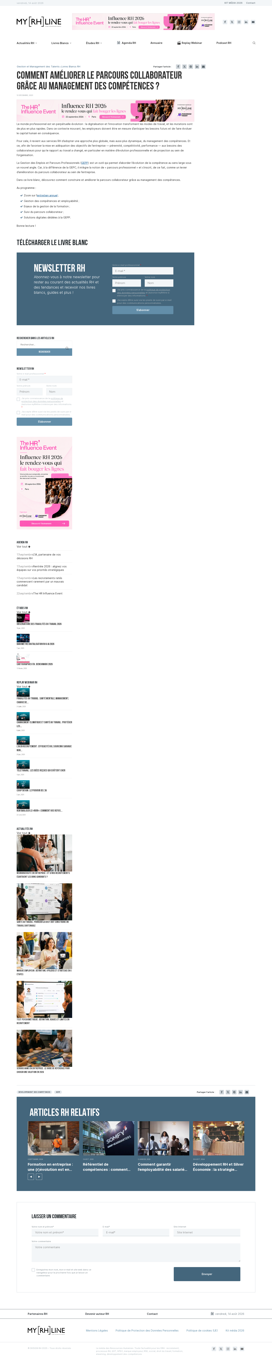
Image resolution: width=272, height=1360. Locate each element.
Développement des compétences (34, 1092)
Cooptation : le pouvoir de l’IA (32, 790)
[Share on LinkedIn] (197, 66)
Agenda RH (129, 42)
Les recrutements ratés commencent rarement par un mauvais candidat (40, 581)
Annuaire (156, 42)
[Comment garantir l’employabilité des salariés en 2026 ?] (163, 1138)
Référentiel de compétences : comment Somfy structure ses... (105, 1167)
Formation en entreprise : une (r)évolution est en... (50, 1167)
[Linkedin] (246, 22)
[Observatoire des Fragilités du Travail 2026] (23, 618)
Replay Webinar (192, 42)
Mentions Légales (97, 1330)
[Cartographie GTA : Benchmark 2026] (23, 658)
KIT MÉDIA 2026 (233, 2)
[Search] (253, 43)
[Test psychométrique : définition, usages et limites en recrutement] (44, 999)
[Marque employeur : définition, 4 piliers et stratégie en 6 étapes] (44, 950)
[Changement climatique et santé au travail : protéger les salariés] (23, 716)
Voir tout (22, 546)
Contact (250, 2)
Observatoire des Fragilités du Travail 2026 (39, 624)
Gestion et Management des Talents (38, 66)
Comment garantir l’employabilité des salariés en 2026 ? (162, 1167)
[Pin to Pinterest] (191, 66)
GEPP (84, 162)
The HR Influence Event (48, 593)
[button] (31, 1177)
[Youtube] (253, 22)
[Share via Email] (203, 66)
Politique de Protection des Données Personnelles (147, 1330)
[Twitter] (232, 22)
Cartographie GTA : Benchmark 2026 (35, 664)
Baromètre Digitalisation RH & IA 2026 (35, 644)
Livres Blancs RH (70, 66)
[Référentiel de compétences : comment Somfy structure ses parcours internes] (108, 1138)
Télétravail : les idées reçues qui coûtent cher (41, 770)
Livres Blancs (60, 43)
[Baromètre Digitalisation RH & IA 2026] (23, 638)
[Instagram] (239, 22)
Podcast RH (223, 42)
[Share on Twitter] (184, 66)
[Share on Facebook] (178, 66)
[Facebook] (225, 22)
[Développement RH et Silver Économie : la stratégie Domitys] (218, 1138)
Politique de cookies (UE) (202, 1330)
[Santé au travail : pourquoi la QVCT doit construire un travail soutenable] (44, 901)
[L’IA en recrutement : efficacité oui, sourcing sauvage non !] (23, 740)
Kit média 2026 (235, 1330)
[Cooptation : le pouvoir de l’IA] (23, 784)
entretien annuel (47, 195)
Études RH (92, 43)
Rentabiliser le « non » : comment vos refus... (39, 810)
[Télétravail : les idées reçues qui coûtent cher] (23, 764)
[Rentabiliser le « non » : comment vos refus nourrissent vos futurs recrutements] (23, 804)
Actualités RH (25, 43)
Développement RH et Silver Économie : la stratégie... (218, 1167)
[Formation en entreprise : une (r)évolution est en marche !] (53, 1138)
